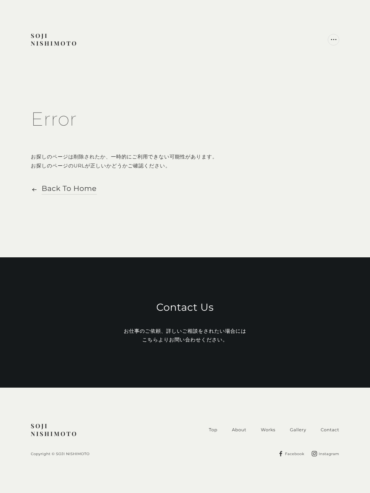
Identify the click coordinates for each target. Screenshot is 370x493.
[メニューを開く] (333, 39)
